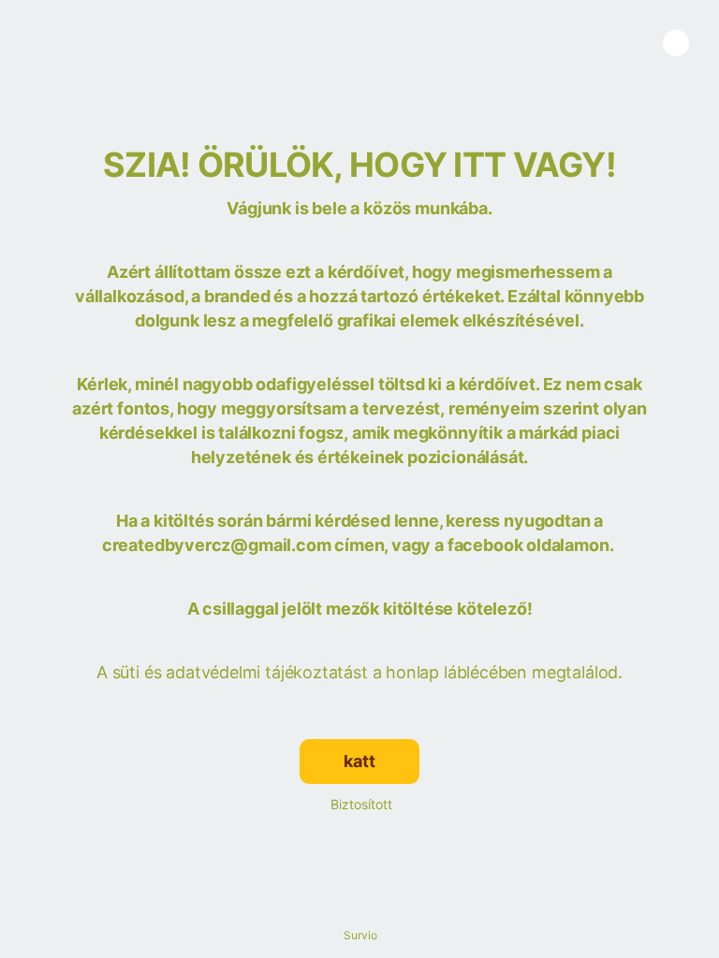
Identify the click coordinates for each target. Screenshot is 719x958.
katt (359, 761)
